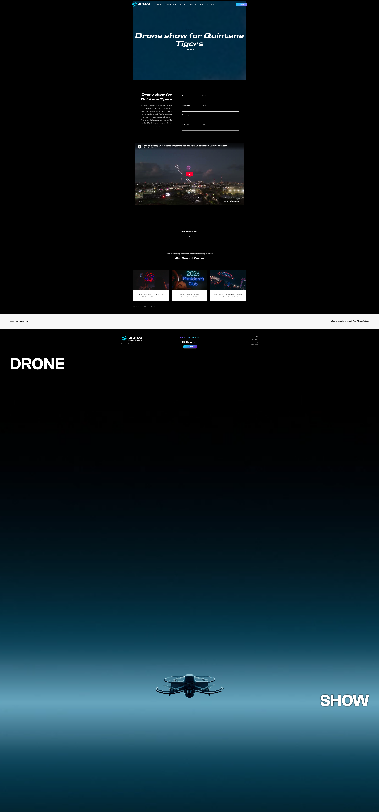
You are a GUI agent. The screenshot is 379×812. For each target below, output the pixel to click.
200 (145, 306)
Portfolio (183, 4)
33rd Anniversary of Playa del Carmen (151, 294)
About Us (193, 4)
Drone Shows (169, 4)
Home (159, 4)
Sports (153, 306)
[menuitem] (211, 4)
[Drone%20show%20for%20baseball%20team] (189, 237)
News (202, 4)
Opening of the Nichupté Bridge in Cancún (228, 294)
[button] (241, 4)
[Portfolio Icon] (151, 281)
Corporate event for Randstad (189, 294)
